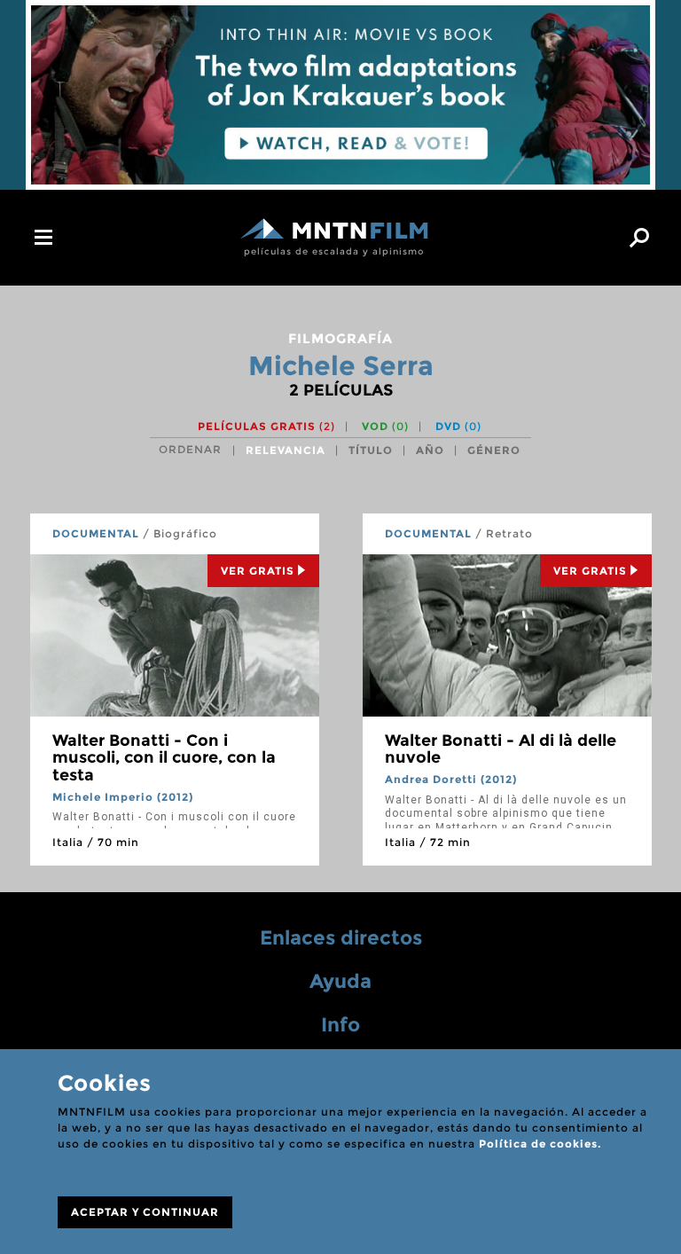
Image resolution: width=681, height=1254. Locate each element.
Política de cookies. (540, 1143)
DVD (458, 426)
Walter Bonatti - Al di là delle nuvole (500, 749)
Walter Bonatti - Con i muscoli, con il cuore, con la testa (164, 758)
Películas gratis (266, 426)
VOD (385, 426)
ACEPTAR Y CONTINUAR (145, 1212)
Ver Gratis (257, 570)
